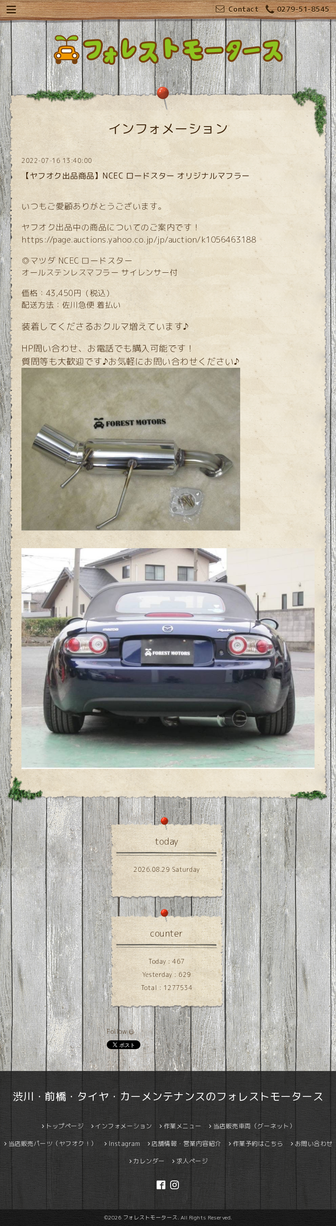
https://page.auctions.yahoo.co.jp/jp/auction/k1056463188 (138, 239)
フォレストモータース (150, 1217)
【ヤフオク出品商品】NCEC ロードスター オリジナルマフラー (135, 175)
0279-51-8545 (303, 9)
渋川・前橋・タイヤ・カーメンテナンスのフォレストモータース (168, 1096)
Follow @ (120, 1031)
